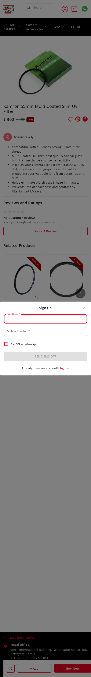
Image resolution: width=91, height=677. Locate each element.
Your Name (13, 314)
